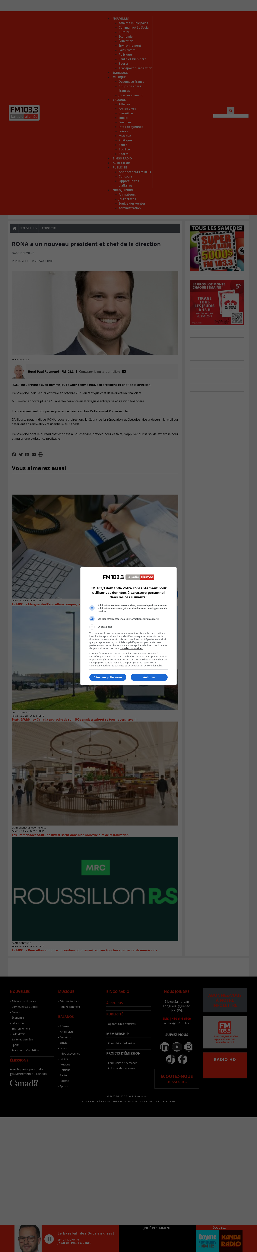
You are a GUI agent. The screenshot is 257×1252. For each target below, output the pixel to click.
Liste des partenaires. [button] (131, 648)
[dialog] (128, 626)
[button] (128, 627)
